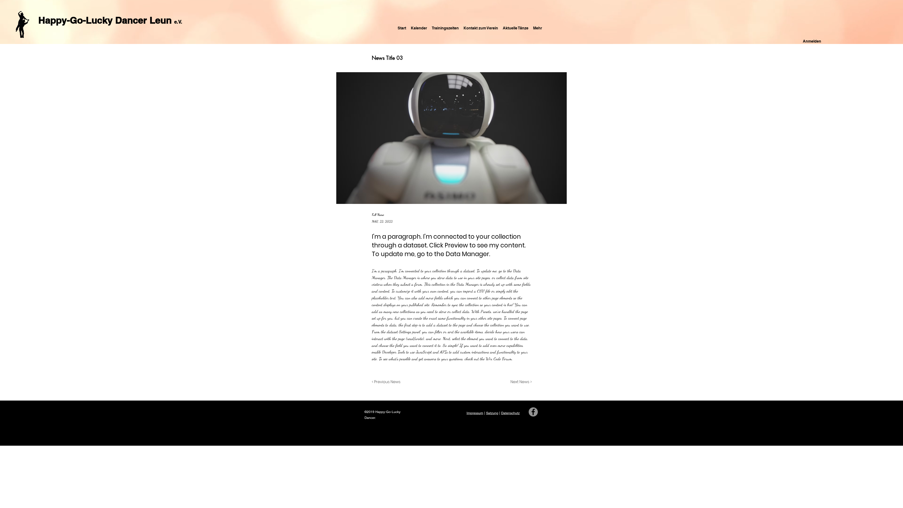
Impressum (475, 413)
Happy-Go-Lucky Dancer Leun (106, 20)
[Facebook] (533, 412)
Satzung (492, 413)
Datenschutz (510, 413)
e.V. (178, 22)
